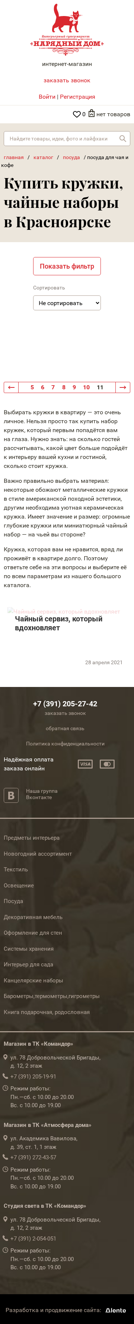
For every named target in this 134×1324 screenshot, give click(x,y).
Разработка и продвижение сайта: (54, 1310)
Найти (122, 138)
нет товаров (113, 114)
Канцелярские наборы (33, 980)
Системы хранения (29, 949)
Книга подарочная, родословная (47, 1012)
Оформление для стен (33, 932)
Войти (47, 96)
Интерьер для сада (28, 964)
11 (100, 387)
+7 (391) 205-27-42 (65, 703)
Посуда (13, 901)
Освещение (19, 885)
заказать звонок (67, 80)
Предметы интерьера (32, 837)
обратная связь (65, 728)
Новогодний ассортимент (38, 854)
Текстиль (16, 869)
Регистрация (77, 96)
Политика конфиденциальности (65, 744)
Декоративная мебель (33, 917)
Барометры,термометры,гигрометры (52, 996)
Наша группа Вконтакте (42, 794)
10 (86, 387)
